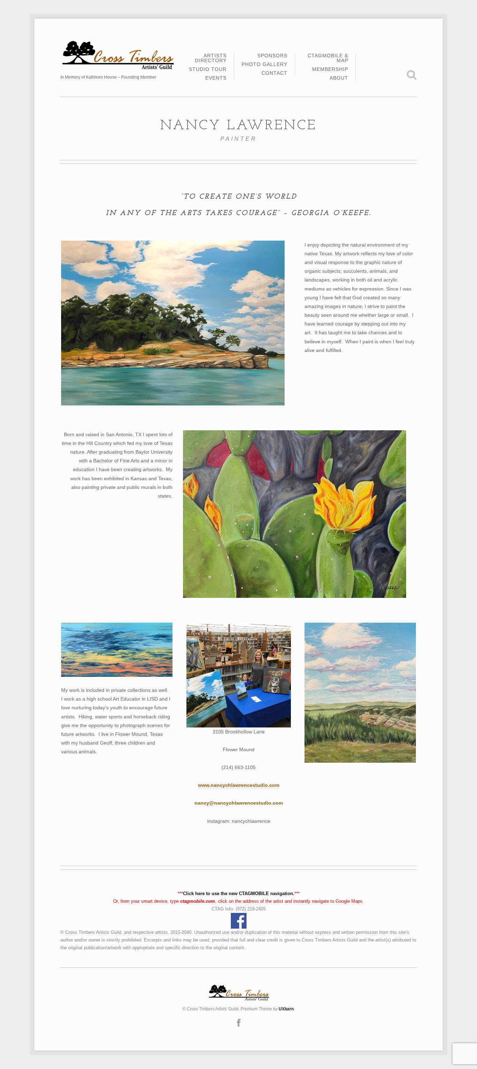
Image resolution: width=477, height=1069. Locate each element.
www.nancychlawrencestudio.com (238, 785)
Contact (274, 73)
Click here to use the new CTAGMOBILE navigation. (238, 893)
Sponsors (272, 55)
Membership (330, 69)
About (339, 77)
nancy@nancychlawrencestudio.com (239, 803)
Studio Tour (208, 69)
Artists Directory (211, 58)
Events (216, 77)
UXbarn (286, 1008)
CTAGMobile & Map (328, 58)
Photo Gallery (264, 64)
